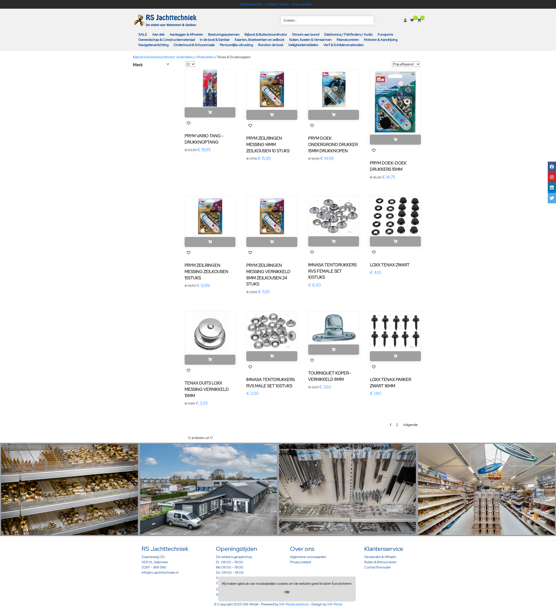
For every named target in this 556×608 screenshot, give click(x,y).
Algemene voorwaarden (308, 557)
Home (284, 4)
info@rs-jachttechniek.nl (160, 572)
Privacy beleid (300, 562)
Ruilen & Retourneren (380, 562)
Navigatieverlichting (153, 45)
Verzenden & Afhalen (380, 557)
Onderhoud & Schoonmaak (194, 45)
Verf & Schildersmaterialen (343, 45)
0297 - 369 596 (154, 567)
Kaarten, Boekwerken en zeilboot (259, 39)
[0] (412, 20)
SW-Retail (334, 604)
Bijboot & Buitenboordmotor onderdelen (163, 57)
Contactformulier (377, 567)
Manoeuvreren (348, 39)
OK (287, 592)
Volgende (410, 424)
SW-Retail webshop (294, 604)
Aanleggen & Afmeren (186, 34)
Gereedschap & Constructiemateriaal (166, 39)
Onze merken (301, 4)
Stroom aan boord (305, 34)
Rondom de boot (270, 45)
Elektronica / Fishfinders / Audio (348, 34)
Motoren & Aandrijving (380, 39)
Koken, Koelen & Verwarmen (310, 39)
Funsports (385, 34)
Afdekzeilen (205, 57)
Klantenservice (251, 4)
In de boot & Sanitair (215, 39)
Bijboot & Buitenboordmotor (266, 34)
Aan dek (158, 34)
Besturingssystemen (224, 34)
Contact (271, 4)
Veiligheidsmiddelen (303, 45)
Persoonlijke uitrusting (236, 45)
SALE (142, 34)
